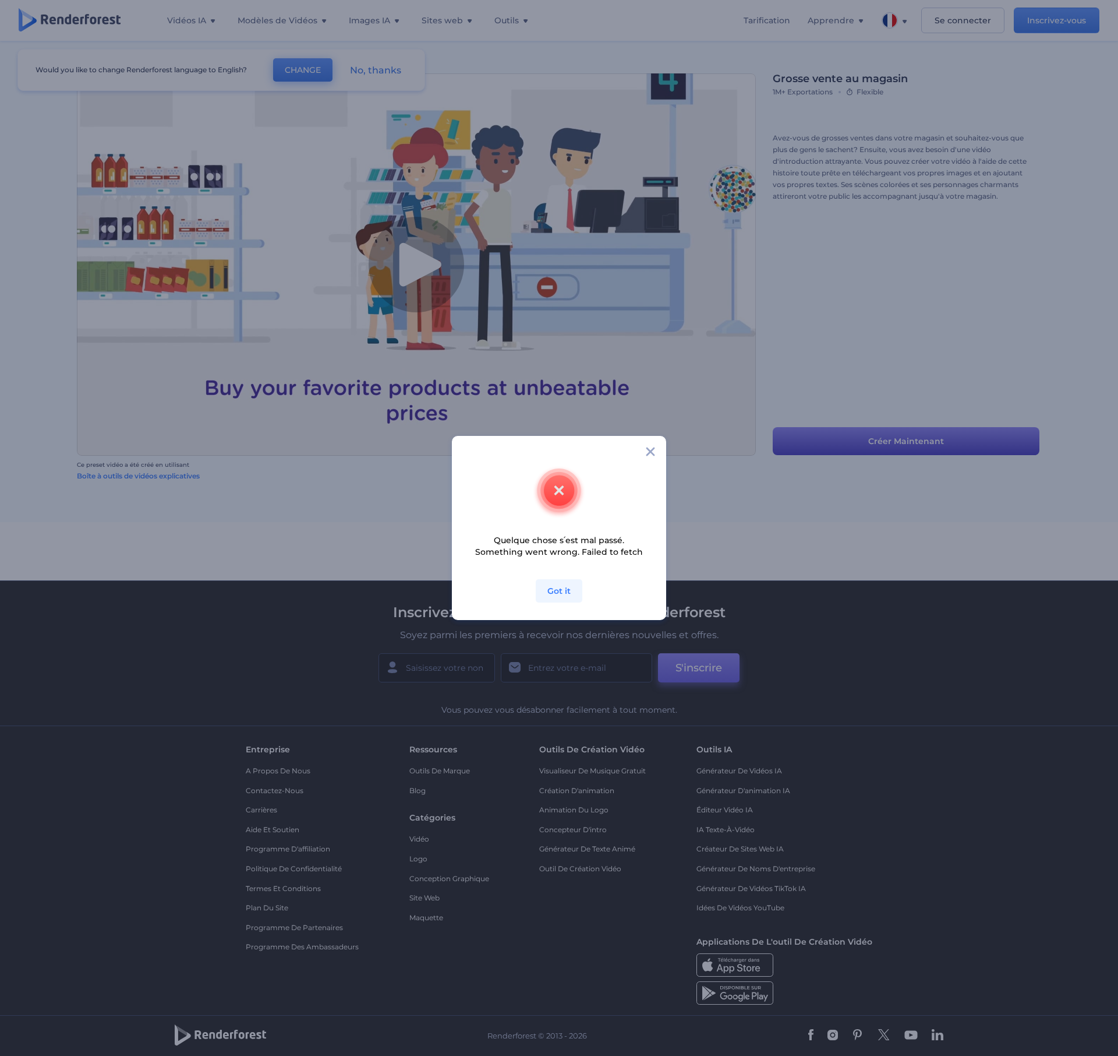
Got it (559, 591)
